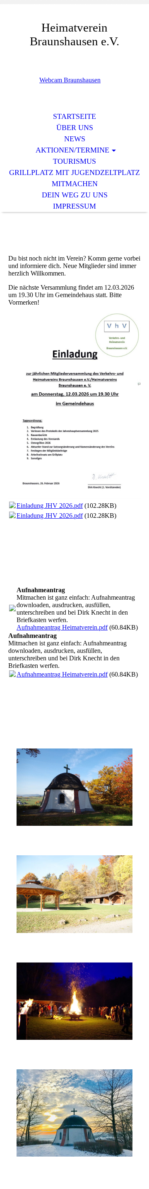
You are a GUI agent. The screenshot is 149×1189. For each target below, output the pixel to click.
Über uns (74, 127)
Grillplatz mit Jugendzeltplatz (74, 172)
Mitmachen (75, 184)
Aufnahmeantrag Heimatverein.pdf (62, 627)
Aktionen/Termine (72, 150)
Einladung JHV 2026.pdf (50, 505)
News (74, 139)
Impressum (74, 206)
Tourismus (74, 161)
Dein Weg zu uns (75, 195)
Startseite (74, 116)
